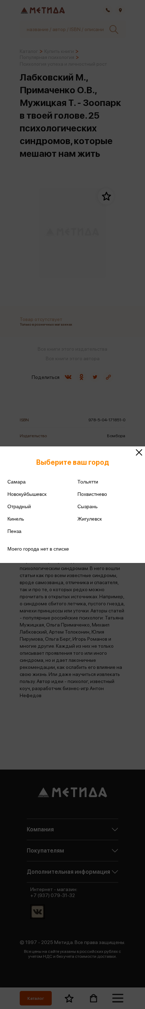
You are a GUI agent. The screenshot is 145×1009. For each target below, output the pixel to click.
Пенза (14, 531)
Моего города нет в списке (38, 549)
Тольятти (87, 482)
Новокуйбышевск (26, 494)
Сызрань (87, 506)
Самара (16, 482)
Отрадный (19, 506)
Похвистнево (92, 494)
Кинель (15, 519)
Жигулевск (89, 519)
